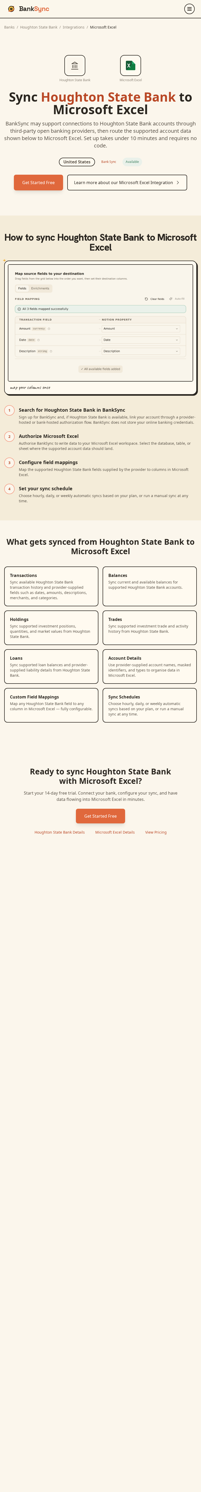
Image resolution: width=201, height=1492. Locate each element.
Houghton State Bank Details (60, 832)
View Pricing (156, 832)
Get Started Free (38, 182)
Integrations (74, 27)
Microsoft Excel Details (115, 832)
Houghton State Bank (38, 27)
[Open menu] (189, 9)
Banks (9, 27)
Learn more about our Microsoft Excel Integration (123, 182)
